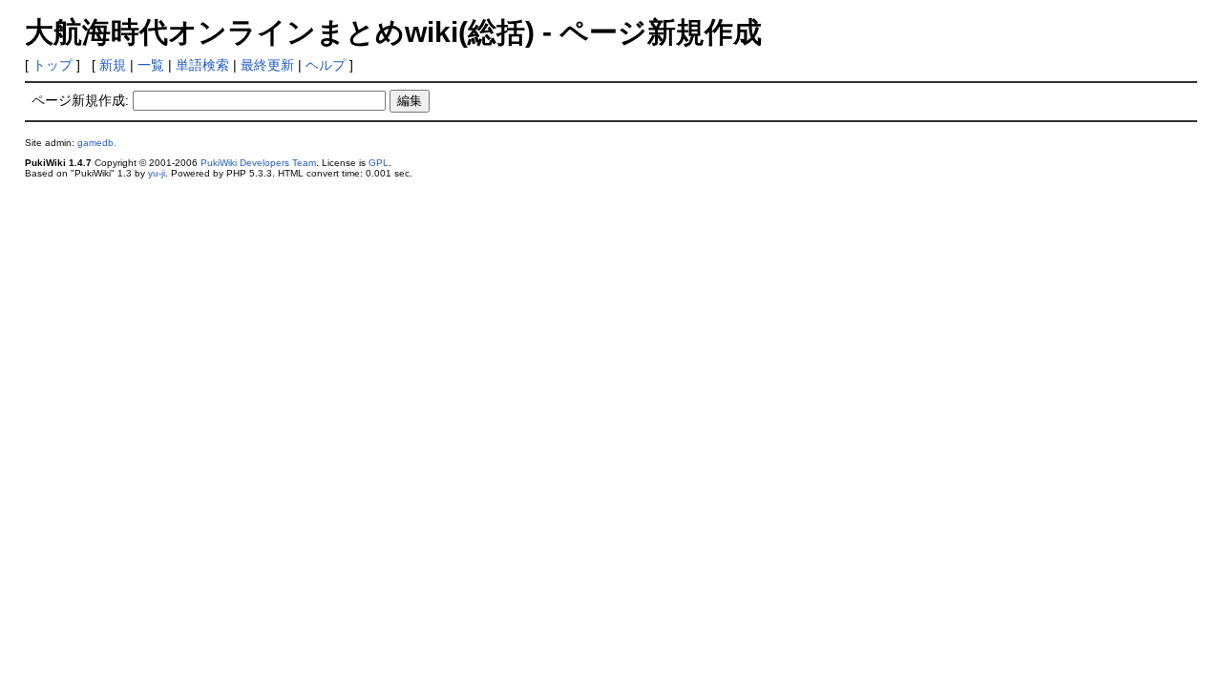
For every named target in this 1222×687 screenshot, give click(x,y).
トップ (52, 65)
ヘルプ (326, 65)
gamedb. (96, 142)
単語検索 (202, 65)
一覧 (150, 65)
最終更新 (267, 65)
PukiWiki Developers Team (258, 162)
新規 (112, 65)
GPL (379, 162)
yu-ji (156, 173)
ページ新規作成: (80, 100)
